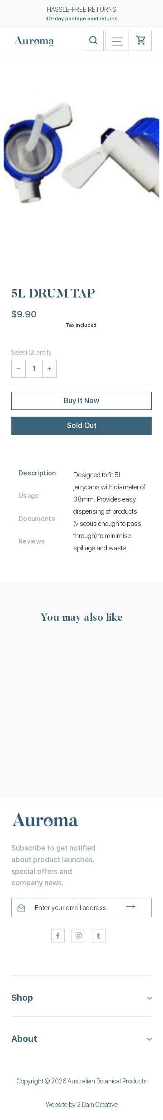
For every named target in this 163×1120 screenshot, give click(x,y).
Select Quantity (31, 352)
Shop (22, 998)
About (24, 1039)
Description (37, 473)
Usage (29, 495)
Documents (37, 518)
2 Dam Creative (97, 1104)
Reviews (32, 541)
